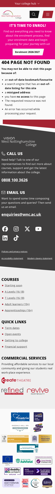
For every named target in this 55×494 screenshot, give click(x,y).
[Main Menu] (48, 14)
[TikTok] (16, 238)
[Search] (34, 14)
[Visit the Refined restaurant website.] (14, 392)
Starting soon (13, 285)
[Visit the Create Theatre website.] (17, 382)
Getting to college (16, 340)
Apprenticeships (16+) (18, 310)
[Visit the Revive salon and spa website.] (39, 392)
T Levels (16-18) (14, 298)
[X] (27, 229)
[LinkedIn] (5, 238)
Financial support (16, 346)
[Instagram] (16, 229)
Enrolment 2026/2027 (27, 52)
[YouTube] (38, 229)
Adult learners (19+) (17, 304)
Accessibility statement (12, 258)
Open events (13, 334)
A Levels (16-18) (14, 291)
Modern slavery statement (39, 258)
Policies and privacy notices (14, 251)
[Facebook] (5, 229)
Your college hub (26, 3)
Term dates (12, 328)
